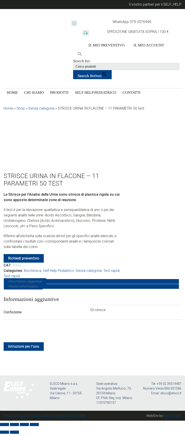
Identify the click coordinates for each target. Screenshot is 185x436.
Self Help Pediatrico (58, 270)
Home (8, 108)
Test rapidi (111, 270)
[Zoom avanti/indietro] (4, 424)
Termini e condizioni (40, 416)
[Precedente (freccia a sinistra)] (4, 432)
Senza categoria (41, 108)
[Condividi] (24, 424)
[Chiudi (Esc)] (34, 424)
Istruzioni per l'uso (23, 346)
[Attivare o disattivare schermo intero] (14, 424)
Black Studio (172, 416)
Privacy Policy (13, 416)
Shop (20, 108)
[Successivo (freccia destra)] (14, 432)
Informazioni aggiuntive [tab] (25, 281)
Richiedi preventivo (23, 258)
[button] (80, 54)
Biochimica (32, 270)
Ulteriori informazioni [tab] (23, 286)
